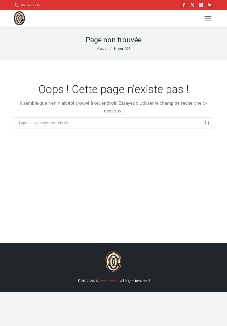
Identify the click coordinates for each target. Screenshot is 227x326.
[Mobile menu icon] (207, 18)
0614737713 (30, 5)
